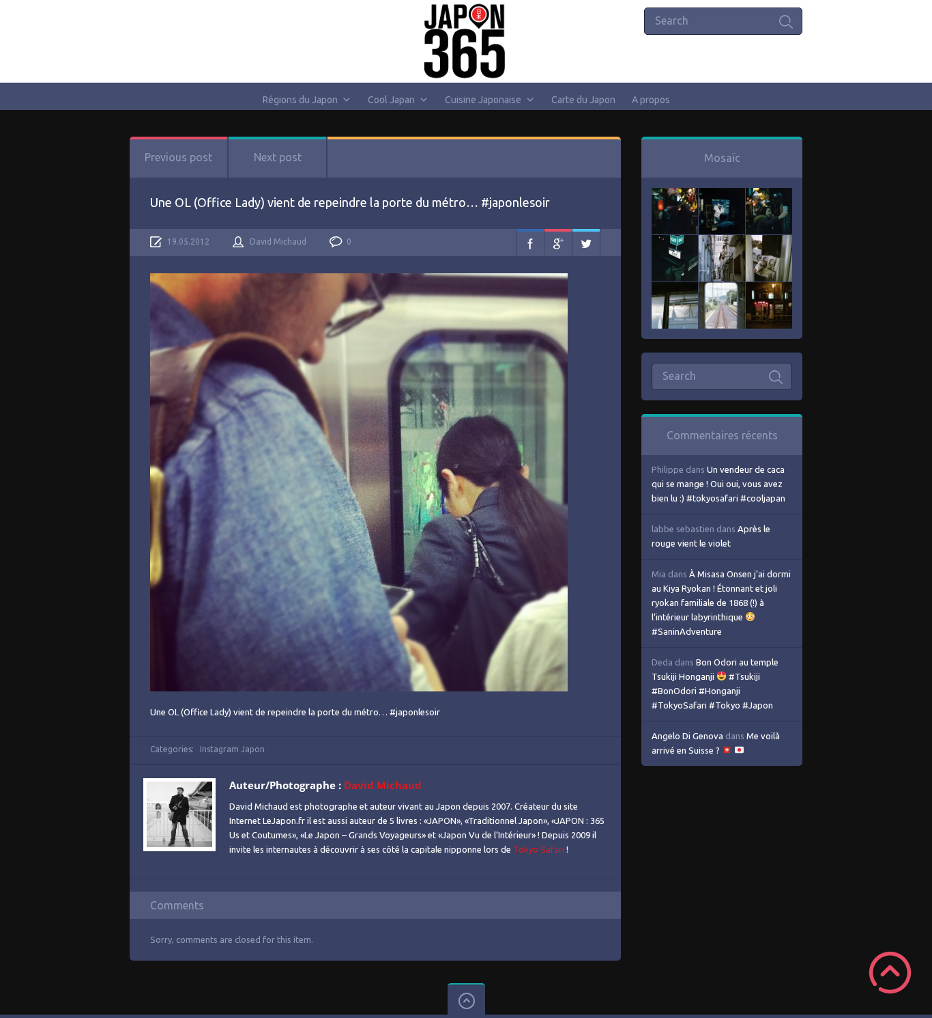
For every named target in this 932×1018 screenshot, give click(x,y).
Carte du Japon (583, 99)
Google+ (558, 242)
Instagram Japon (232, 749)
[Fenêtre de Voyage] (722, 289)
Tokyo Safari (538, 849)
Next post (278, 157)
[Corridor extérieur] (722, 242)
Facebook (530, 242)
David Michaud (278, 241)
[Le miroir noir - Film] (769, 195)
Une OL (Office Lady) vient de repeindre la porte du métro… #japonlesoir (350, 202)
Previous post (178, 157)
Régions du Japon (300, 99)
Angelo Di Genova (687, 736)
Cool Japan (391, 99)
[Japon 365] (466, 41)
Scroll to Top (890, 972)
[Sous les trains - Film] (769, 289)
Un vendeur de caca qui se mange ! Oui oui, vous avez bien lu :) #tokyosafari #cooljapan (718, 484)
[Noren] (675, 289)
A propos (651, 99)
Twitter (586, 242)
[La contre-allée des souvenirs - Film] (675, 195)
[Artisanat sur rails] (769, 242)
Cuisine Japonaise (483, 99)
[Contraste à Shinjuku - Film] (675, 242)
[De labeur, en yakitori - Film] (722, 195)
